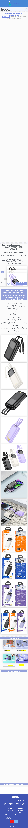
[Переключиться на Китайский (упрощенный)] (15, 3)
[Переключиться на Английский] (12, 2)
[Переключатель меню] (26, 9)
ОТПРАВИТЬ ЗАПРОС (21, 283)
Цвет (2, 272)
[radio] (17, 268)
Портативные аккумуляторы (9, 284)
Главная (7, 13)
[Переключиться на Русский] (10, 5)
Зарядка (13, 13)
